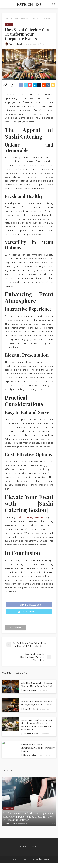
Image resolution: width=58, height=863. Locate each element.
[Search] (53, 4)
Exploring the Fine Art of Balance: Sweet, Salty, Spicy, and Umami (38, 703)
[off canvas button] (3, 4)
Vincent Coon (9, 823)
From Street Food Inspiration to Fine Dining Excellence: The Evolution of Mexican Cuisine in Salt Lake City (37, 725)
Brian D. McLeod (30, 709)
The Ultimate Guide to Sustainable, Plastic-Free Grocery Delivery (38, 747)
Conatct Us (24, 846)
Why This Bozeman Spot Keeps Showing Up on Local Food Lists (37, 684)
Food (8, 24)
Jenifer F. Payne (30, 734)
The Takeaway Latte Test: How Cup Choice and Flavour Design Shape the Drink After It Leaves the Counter (28, 816)
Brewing (9, 808)
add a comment (16, 628)
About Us (35, 846)
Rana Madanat (15, 44)
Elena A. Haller (29, 690)
